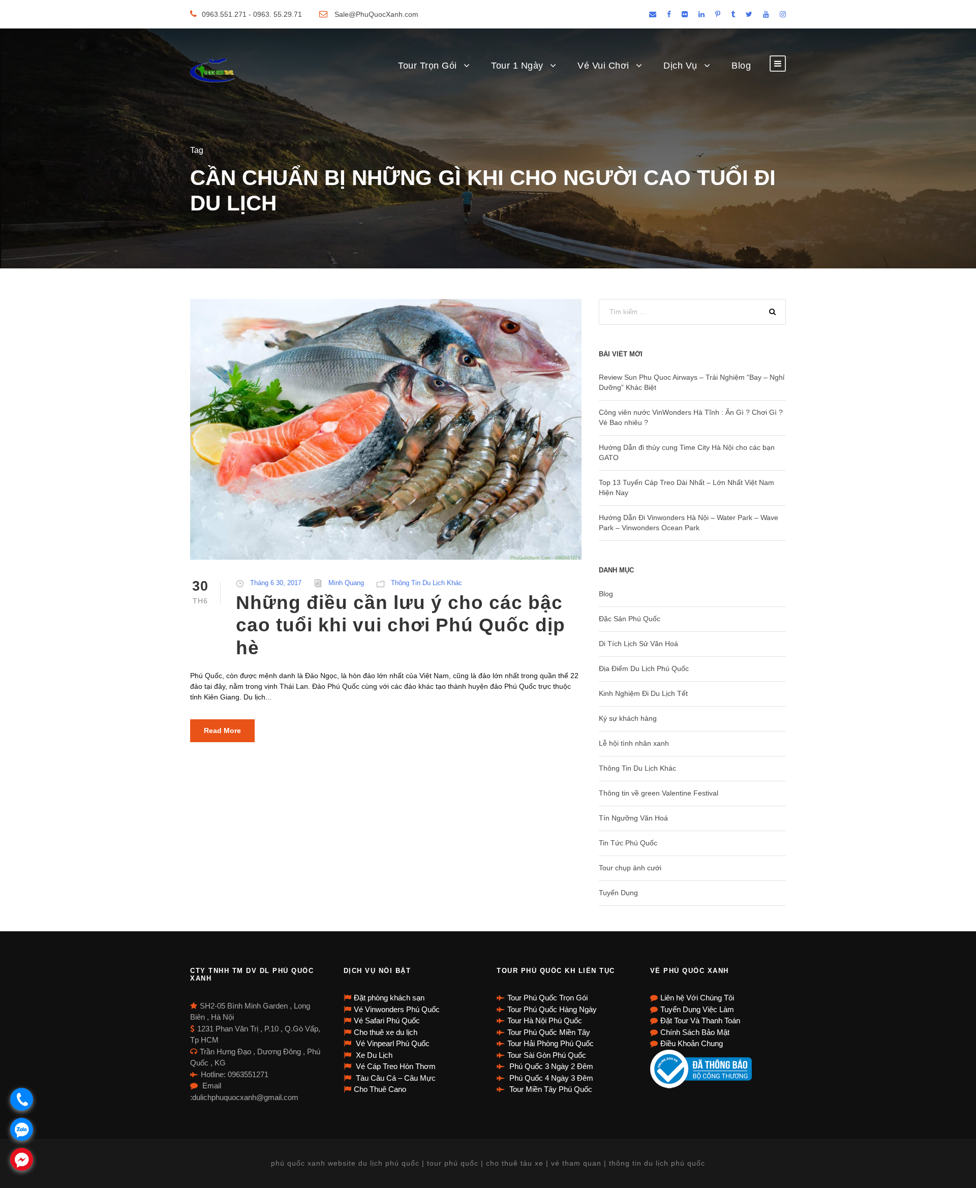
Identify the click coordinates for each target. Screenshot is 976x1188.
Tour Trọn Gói (427, 65)
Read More (222, 730)
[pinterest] (717, 14)
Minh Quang (346, 583)
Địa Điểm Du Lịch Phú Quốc (644, 668)
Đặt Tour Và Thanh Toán (700, 1020)
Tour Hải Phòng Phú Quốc (550, 1043)
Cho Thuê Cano (380, 1089)
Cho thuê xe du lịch (385, 1032)
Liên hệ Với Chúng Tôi (697, 997)
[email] (652, 14)
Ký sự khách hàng (628, 718)
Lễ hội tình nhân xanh (634, 743)
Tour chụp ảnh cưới (630, 868)
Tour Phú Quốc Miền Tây (548, 1032)
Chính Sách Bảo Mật (694, 1032)
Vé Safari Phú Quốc (387, 1020)
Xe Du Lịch (373, 1055)
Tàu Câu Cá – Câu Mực (395, 1078)
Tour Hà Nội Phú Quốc (544, 1020)
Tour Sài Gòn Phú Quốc (546, 1055)
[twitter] (749, 14)
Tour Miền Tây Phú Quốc (549, 1089)
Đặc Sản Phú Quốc (629, 619)
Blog (741, 65)
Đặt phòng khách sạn (389, 997)
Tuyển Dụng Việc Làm (697, 1009)
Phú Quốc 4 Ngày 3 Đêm (550, 1078)
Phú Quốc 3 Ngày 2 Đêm (550, 1066)
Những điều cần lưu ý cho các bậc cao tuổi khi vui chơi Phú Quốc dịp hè (400, 625)
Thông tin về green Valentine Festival (658, 793)
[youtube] (766, 14)
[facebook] (669, 14)
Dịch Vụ (680, 65)
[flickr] (685, 14)
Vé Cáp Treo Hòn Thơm (395, 1066)
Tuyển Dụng (618, 893)
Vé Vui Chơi (603, 65)
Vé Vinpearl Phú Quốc (392, 1043)
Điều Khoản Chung (691, 1043)
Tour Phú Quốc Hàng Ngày (552, 1009)
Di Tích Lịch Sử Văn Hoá (638, 643)
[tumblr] (733, 14)
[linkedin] (701, 14)
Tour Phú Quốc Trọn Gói (547, 997)
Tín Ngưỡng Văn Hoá (633, 818)
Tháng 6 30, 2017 (275, 583)
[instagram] (783, 14)
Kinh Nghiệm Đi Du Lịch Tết (643, 693)
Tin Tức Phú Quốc (628, 843)
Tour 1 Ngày (517, 65)
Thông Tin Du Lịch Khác (426, 583)
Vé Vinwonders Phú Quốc (397, 1009)
